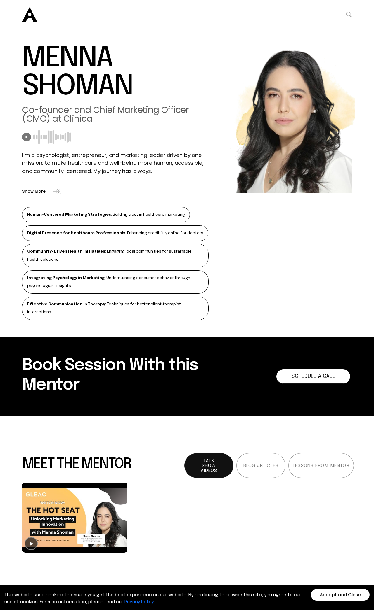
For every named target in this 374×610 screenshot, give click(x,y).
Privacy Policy (138, 602)
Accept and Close (340, 594)
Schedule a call (313, 376)
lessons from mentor (321, 465)
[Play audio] (26, 137)
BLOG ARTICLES (261, 465)
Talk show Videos (208, 465)
